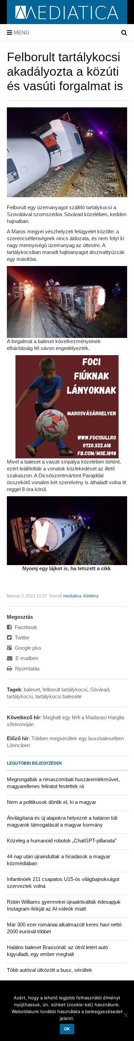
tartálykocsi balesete (58, 696)
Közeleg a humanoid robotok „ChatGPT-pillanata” (61, 840)
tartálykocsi (20, 696)
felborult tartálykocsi (65, 689)
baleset (32, 689)
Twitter (21, 637)
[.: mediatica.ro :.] (67, 21)
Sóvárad (99, 689)
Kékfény (91, 596)
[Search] (124, 32)
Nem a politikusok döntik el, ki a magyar (51, 802)
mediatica (72, 596)
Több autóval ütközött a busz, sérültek (49, 970)
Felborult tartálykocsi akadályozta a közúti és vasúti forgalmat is (65, 71)
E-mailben (26, 658)
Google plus (27, 648)
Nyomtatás (27, 668)
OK (67, 1029)
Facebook (25, 627)
